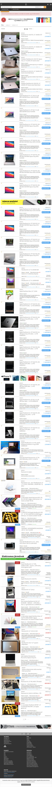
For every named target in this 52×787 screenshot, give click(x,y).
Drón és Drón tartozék (8, 760)
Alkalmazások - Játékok (31, 747)
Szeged (22, 276)
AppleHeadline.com (7, 741)
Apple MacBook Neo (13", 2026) (28, 291)
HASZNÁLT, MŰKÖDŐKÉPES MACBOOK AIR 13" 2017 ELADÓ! (32, 529)
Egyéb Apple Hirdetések (8, 763)
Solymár (22, 478)
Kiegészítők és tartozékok (8, 751)
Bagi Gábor (50, 689)
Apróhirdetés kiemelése (31, 760)
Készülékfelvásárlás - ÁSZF (32, 757)
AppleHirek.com (7, 740)
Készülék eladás (16, 9)
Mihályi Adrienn (48, 478)
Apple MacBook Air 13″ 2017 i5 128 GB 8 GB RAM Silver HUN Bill (29, 111)
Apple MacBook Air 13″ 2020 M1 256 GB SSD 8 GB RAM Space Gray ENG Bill (29, 186)
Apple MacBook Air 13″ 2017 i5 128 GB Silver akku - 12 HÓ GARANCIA (29, 400)
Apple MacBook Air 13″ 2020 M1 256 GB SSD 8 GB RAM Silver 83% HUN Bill (29, 171)
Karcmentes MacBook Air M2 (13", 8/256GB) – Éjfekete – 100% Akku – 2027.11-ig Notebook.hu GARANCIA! (31, 603)
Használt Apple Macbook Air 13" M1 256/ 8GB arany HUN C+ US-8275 (30, 458)
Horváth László (48, 651)
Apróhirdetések (5, 9)
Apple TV (5, 757)
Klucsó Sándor (48, 677)
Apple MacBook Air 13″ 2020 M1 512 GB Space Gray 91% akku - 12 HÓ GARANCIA (30, 334)
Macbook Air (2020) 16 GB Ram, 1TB (31, 693)
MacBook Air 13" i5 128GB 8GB (30, 280)
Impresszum (29, 751)
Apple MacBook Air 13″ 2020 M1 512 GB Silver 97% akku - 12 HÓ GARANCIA (30, 429)
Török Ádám (49, 597)
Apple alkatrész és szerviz (8, 764)
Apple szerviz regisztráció (31, 762)
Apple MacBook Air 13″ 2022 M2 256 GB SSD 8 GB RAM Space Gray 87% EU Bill (29, 255)
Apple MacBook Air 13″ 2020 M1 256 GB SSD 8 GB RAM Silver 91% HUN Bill (29, 210)
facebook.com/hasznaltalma (9, 772)
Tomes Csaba (50, 612)
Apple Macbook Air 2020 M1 (29, 579)
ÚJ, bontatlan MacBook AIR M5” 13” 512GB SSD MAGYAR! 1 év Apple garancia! (31, 706)
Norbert (49, 665)
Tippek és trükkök (30, 746)
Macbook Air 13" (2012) (27, 589)
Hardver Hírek (29, 743)
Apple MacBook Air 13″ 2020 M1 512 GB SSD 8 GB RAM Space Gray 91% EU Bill (29, 225)
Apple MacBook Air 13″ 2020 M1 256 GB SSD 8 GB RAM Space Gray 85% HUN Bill (29, 156)
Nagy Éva (50, 585)
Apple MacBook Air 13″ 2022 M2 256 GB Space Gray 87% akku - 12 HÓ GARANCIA (30, 348)
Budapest (22, 42)
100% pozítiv (34, 508)
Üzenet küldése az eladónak (31, 42)
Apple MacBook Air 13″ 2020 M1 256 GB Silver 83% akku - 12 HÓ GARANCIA (30, 386)
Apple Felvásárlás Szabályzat (32, 764)
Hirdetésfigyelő (29, 755)
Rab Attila (50, 638)
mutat (39, 42)
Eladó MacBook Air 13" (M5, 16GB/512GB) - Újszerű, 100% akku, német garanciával (31, 565)
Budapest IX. (23, 700)
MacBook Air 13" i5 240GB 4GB (30, 270)
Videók (28, 739)
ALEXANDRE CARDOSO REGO (48, 574)
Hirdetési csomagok (30, 759)
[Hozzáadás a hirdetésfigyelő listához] (50, 34)
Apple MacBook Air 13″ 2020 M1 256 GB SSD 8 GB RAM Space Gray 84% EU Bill (29, 126)
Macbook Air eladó (26, 472)
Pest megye (23, 537)
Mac (50, 715)
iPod (5, 755)
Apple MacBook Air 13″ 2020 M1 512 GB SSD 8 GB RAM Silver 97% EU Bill (29, 240)
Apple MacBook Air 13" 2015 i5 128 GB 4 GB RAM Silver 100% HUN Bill (29, 96)
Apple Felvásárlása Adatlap (32, 763)
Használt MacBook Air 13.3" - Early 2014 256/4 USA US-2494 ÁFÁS (29, 542)
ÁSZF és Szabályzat (30, 756)
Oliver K (49, 537)
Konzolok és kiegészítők (8, 762)
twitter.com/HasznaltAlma (9, 774)
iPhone (5, 756)
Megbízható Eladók (30, 758)
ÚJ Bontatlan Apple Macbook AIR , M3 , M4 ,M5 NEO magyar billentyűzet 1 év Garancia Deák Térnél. (32, 499)
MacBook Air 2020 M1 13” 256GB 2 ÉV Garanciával (31, 35)
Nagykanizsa (23, 651)
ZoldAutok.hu (6, 742)
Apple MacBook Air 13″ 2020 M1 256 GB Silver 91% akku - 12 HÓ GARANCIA (30, 363)
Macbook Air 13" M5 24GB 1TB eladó (31, 681)
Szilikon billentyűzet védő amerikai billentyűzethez (31, 670)
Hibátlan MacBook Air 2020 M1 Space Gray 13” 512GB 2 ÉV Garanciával (31, 60)
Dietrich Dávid (48, 276)
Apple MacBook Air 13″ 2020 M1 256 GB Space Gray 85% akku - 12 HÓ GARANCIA (30, 319)
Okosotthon (6, 759)
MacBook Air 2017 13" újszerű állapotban (29, 643)
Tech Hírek (29, 741)
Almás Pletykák (29, 744)
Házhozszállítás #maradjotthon (32, 766)
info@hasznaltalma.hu (8, 776)
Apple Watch (6, 758)
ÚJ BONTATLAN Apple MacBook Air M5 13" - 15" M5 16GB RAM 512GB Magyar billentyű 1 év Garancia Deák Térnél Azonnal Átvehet (32, 514)
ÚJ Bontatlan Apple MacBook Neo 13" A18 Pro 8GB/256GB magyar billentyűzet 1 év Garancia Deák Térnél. (32, 618)
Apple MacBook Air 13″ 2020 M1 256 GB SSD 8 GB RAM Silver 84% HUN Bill (29, 141)
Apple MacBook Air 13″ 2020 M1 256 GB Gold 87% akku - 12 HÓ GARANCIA (30, 305)
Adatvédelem (29, 754)
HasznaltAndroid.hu (7, 743)
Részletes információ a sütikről (27, 782)
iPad (4, 754)
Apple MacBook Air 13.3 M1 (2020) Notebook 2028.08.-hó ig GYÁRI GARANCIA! (30, 444)
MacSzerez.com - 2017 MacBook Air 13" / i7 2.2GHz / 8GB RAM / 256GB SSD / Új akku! (32, 484)
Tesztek (28, 740)
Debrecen (22, 665)
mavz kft (50, 453)
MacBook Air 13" (38, 7)
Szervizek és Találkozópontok (32, 765)
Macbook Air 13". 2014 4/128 (29, 631)
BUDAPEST (22, 574)
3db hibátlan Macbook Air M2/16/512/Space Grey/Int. (28, 657)
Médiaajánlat (29, 752)
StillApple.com (6, 738)
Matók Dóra (50, 700)
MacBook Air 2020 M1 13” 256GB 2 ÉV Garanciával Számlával (31, 47)
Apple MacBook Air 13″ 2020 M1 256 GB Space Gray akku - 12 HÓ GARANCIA (30, 414)
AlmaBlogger (29, 742)
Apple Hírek (29, 738)
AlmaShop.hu (6, 739)
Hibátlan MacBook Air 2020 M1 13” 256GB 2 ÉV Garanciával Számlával (31, 84)
